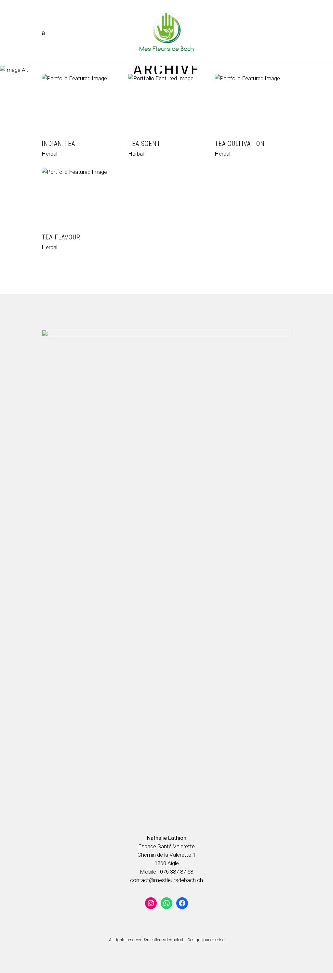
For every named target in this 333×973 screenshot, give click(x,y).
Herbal (49, 153)
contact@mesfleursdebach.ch (166, 880)
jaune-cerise (213, 939)
